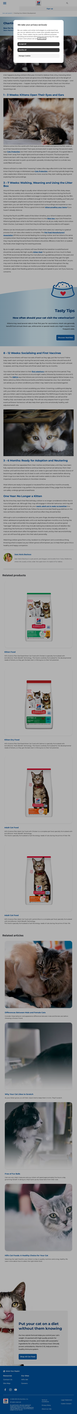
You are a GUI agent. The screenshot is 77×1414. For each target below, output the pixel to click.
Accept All (22, 44)
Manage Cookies (24, 56)
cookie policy (41, 39)
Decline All (22, 50)
